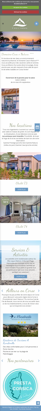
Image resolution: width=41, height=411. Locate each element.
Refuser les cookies (20, 12)
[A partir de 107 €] (20, 209)
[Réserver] (36, 24)
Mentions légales (7, 407)
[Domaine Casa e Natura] (19, 23)
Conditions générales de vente (23, 407)
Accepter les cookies (20, 7)
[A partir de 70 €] (20, 166)
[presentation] (2, 291)
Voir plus (22, 189)
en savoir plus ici (19, 3)
